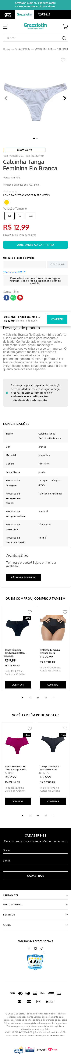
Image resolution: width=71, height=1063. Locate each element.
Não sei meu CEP (12, 272)
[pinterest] (20, 298)
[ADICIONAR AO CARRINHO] (35, 245)
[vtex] (30, 1050)
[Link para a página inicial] (6, 49)
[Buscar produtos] (64, 38)
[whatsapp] (13, 298)
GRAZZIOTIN (22, 49)
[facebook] (6, 298)
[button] (35, 98)
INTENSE (15, 177)
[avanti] (41, 1050)
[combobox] (35, 38)
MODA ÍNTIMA (43, 49)
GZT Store (34, 184)
